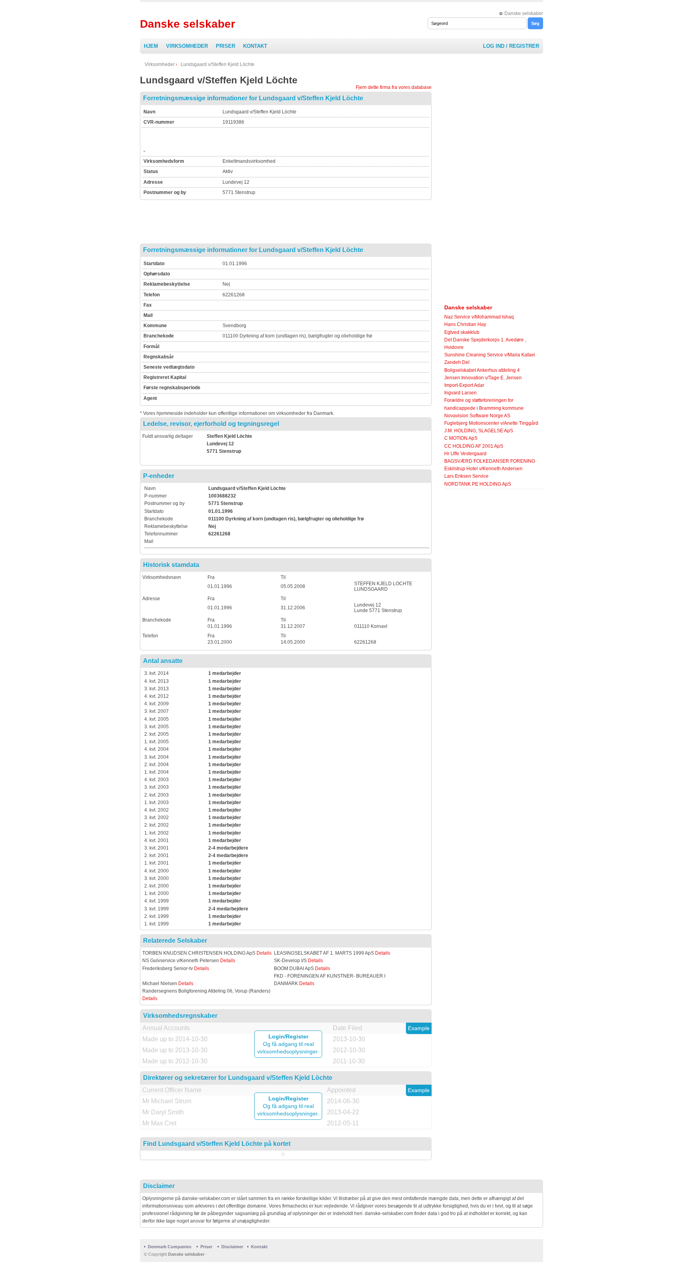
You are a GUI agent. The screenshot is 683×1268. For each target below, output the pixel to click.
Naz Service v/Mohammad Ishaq (479, 317)
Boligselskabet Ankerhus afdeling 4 (482, 370)
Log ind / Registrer (511, 46)
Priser (225, 46)
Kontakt (255, 46)
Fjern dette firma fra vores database (394, 87)
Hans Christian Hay (465, 324)
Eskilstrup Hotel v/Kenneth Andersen (483, 468)
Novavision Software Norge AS (477, 415)
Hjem (151, 46)
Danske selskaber (523, 13)
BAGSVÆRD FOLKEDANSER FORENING (489, 461)
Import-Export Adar (464, 385)
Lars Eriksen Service (466, 476)
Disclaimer (232, 1246)
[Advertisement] (315, 141)
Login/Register (288, 1036)
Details (264, 953)
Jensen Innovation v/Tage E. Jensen (483, 378)
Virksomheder (187, 46)
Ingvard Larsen (460, 393)
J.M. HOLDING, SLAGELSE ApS (478, 430)
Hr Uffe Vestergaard (465, 453)
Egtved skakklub (461, 332)
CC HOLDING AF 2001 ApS (473, 446)
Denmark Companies (170, 1246)
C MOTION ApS (460, 438)
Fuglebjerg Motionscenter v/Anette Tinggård (491, 423)
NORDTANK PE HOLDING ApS (477, 484)
